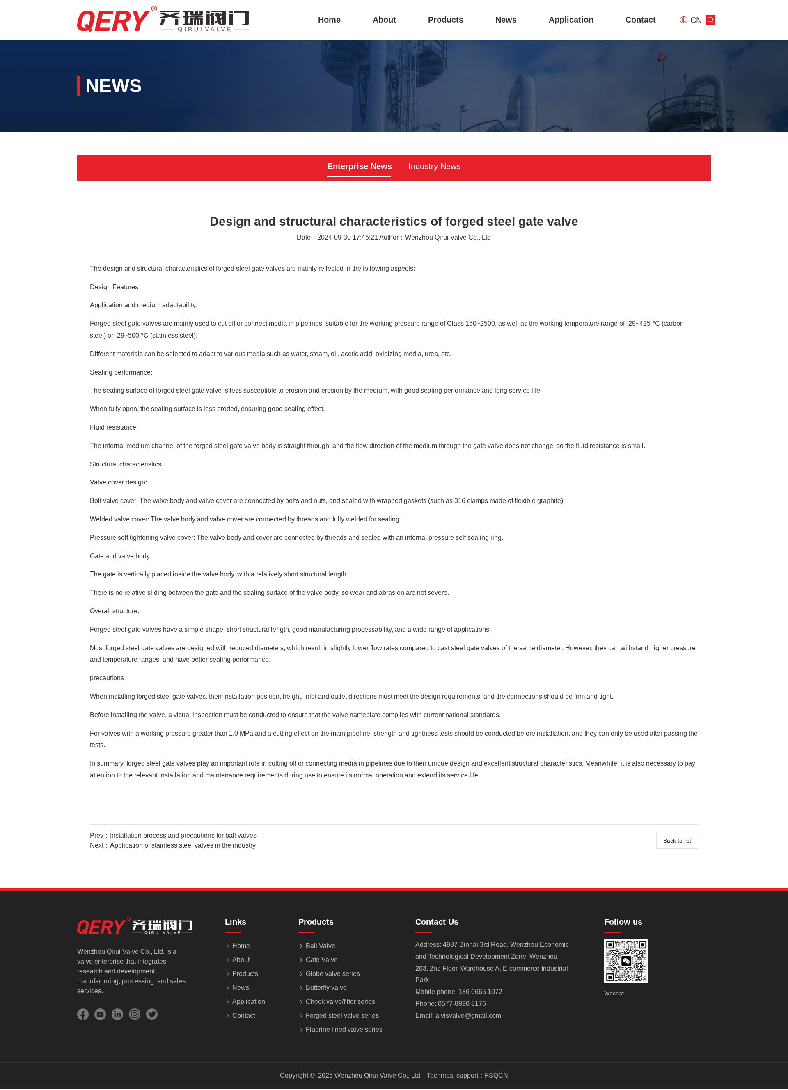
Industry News (434, 166)
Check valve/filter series (340, 1001)
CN (695, 20)
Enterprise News (360, 166)
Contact (640, 19)
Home (329, 19)
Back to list (677, 840)
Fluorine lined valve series (344, 1029)
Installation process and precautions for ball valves (183, 835)
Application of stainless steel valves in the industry (183, 845)
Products (445, 19)
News (506, 19)
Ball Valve (320, 945)
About (384, 19)
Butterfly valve (326, 987)
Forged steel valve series (342, 1015)
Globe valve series (333, 973)
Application (571, 19)
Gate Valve (322, 959)
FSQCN (496, 1075)
